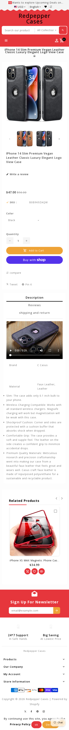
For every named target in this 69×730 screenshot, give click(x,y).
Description (35, 297)
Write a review (18, 174)
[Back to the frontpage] (34, 56)
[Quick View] (42, 571)
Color (10, 213)
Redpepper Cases (34, 18)
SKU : (13, 202)
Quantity (12, 234)
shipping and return (34, 313)
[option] (24, 139)
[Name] (56, 610)
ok (36, 724)
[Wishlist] (46, 6)
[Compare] (53, 6)
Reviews (34, 305)
